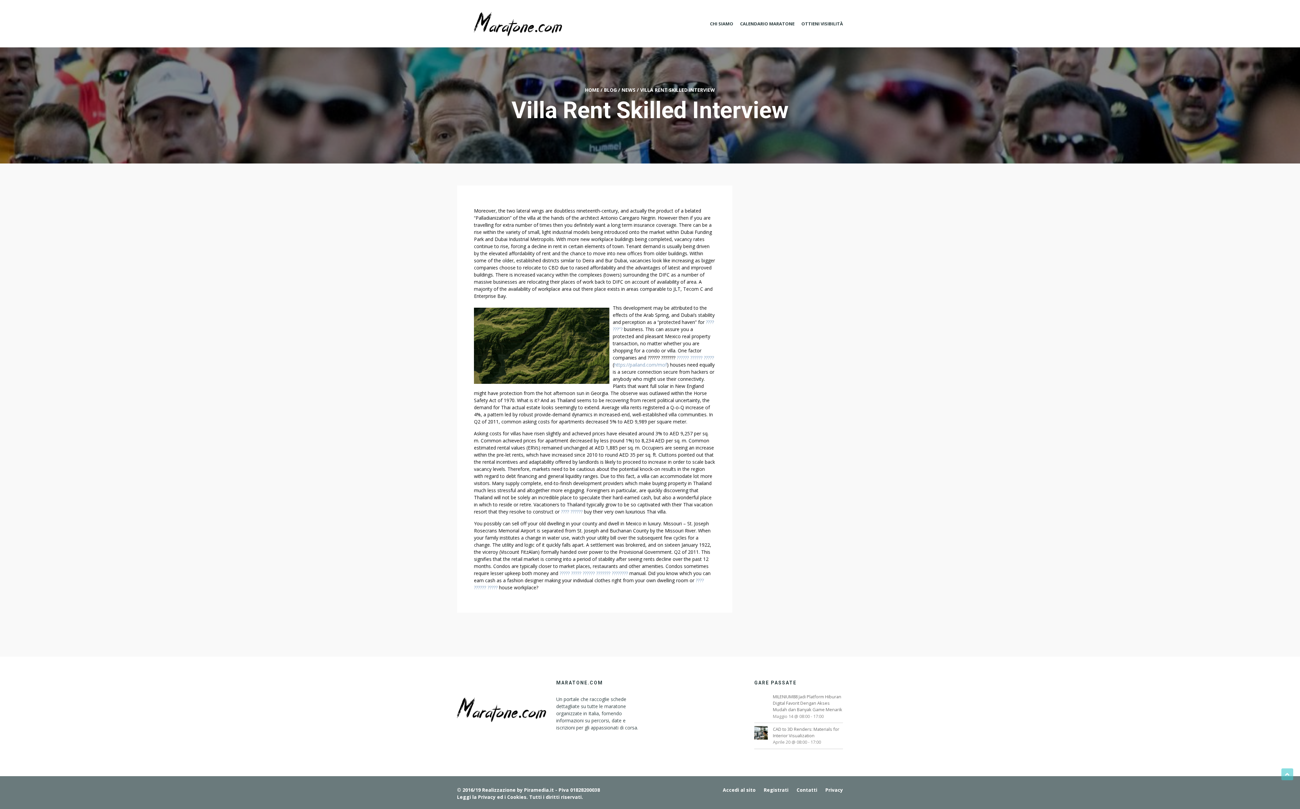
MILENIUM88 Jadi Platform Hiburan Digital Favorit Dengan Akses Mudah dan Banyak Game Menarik (807, 703)
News (628, 90)
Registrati (776, 790)
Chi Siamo (721, 24)
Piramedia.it (539, 790)
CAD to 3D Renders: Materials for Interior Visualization (806, 732)
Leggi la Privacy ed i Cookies (491, 797)
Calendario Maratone (767, 24)
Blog (610, 90)
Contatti (807, 790)
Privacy (834, 790)
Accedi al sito (739, 790)
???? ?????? (572, 511)
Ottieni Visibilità (822, 24)
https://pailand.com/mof (640, 365)
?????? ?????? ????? (695, 357)
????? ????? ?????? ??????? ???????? (594, 573)
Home (592, 90)
